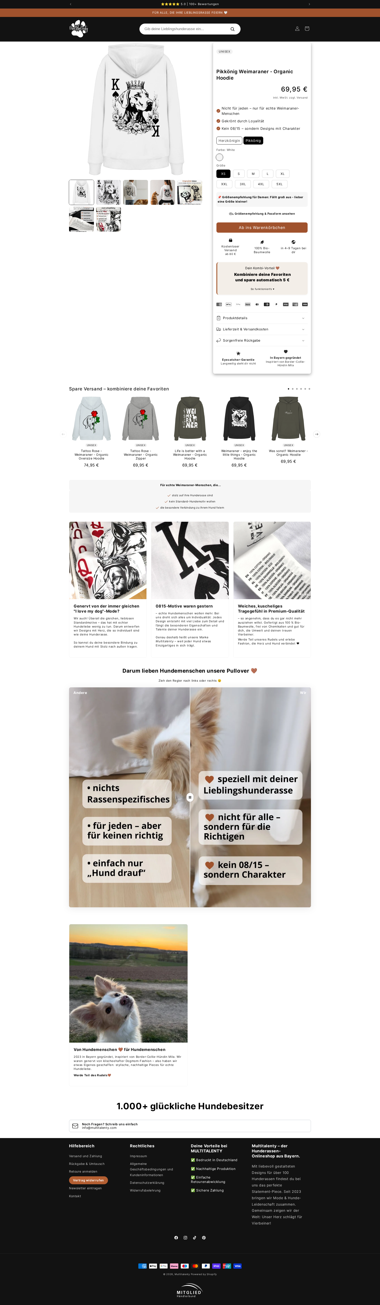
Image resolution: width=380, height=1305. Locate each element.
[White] (219, 157)
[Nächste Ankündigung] (309, 4)
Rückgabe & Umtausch (86, 1164)
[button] (307, 28)
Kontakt (75, 1196)
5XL (279, 184)
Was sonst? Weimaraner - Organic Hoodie (288, 452)
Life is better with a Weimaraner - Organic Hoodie (190, 454)
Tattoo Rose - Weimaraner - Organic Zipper (141, 454)
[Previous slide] (63, 434)
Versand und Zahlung (85, 1156)
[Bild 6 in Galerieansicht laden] (81, 219)
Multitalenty (182, 1274)
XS (223, 174)
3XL (243, 184)
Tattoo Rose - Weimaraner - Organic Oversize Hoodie (92, 454)
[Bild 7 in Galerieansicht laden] (108, 219)
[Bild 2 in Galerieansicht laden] (108, 192)
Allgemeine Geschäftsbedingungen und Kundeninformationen (151, 1169)
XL (283, 174)
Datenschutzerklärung (147, 1182)
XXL (224, 184)
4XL (261, 184)
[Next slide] (316, 434)
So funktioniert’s (262, 289)
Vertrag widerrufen (88, 1180)
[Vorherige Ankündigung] (70, 4)
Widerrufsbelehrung (145, 1190)
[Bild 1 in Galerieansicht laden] (81, 192)
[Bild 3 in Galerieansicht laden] (135, 192)
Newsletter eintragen (85, 1188)
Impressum (138, 1156)
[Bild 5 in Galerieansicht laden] (189, 192)
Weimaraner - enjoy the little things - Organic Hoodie (239, 454)
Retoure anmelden (83, 1171)
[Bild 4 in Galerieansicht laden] (162, 192)
